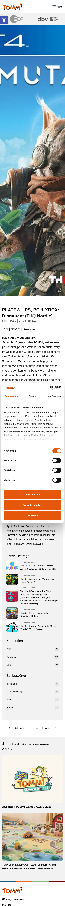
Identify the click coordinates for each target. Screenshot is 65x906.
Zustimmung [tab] (12, 396)
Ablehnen (32, 515)
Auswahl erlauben (32, 505)
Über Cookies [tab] (53, 396)
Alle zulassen (32, 494)
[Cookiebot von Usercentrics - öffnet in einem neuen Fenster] (47, 388)
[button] (4, 20)
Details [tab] (32, 396)
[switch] (56, 460)
